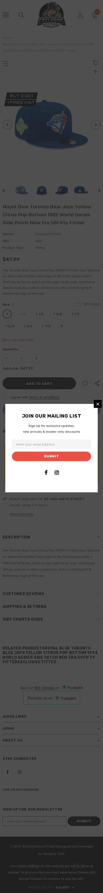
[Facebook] (46, 472)
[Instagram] (57, 472)
